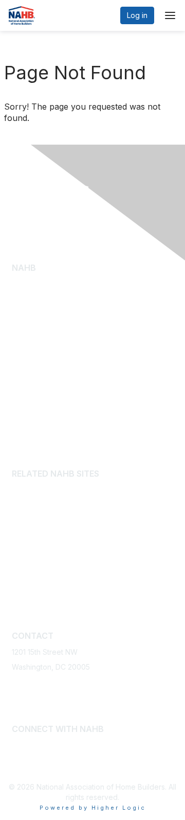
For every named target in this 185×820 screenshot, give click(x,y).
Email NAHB (32, 697)
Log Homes (31, 354)
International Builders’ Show (58, 489)
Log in (137, 15)
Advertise (28, 388)
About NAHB (32, 293)
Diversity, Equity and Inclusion (62, 309)
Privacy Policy (36, 418)
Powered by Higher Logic (93, 807)
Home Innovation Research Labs (66, 550)
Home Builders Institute (50, 535)
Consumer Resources (48, 339)
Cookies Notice (38, 434)
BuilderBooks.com (42, 504)
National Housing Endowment (61, 596)
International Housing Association (67, 566)
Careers (25, 403)
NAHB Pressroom (41, 324)
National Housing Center (53, 581)
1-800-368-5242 (40, 682)
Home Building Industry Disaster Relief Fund (85, 520)
